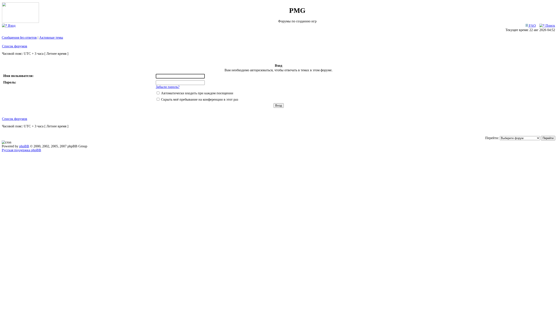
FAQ (532, 25)
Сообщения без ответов (19, 37)
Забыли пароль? (168, 87)
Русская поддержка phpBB (21, 150)
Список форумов (14, 46)
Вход (11, 25)
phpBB (24, 146)
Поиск (550, 25)
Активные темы (51, 37)
